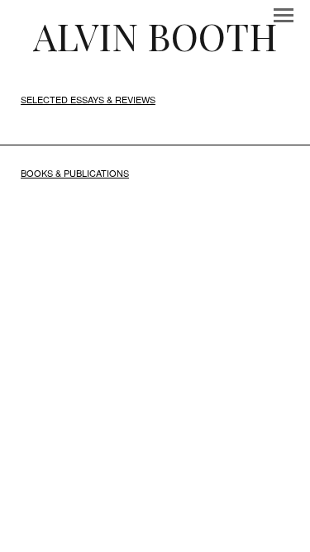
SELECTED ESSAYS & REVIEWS (88, 99)
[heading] (155, 35)
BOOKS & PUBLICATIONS (75, 172)
